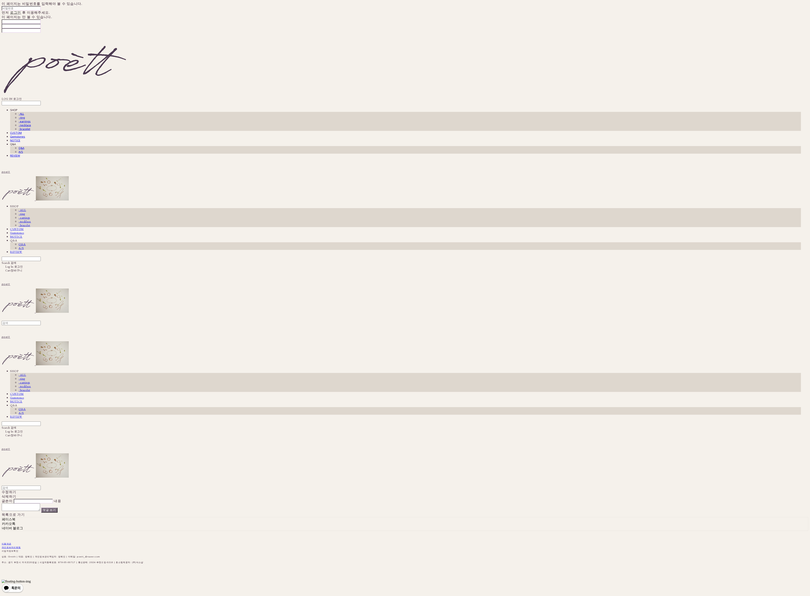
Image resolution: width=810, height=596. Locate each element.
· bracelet (24, 129)
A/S (21, 152)
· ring (22, 117)
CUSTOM (16, 133)
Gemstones (17, 136)
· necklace (25, 125)
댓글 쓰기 (49, 510)
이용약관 (6, 544)
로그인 (15, 12)
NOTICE (15, 140)
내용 (57, 501)
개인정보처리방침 (11, 547)
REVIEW (15, 155)
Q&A (21, 148)
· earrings (25, 121)
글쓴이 (7, 501)
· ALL (21, 114)
